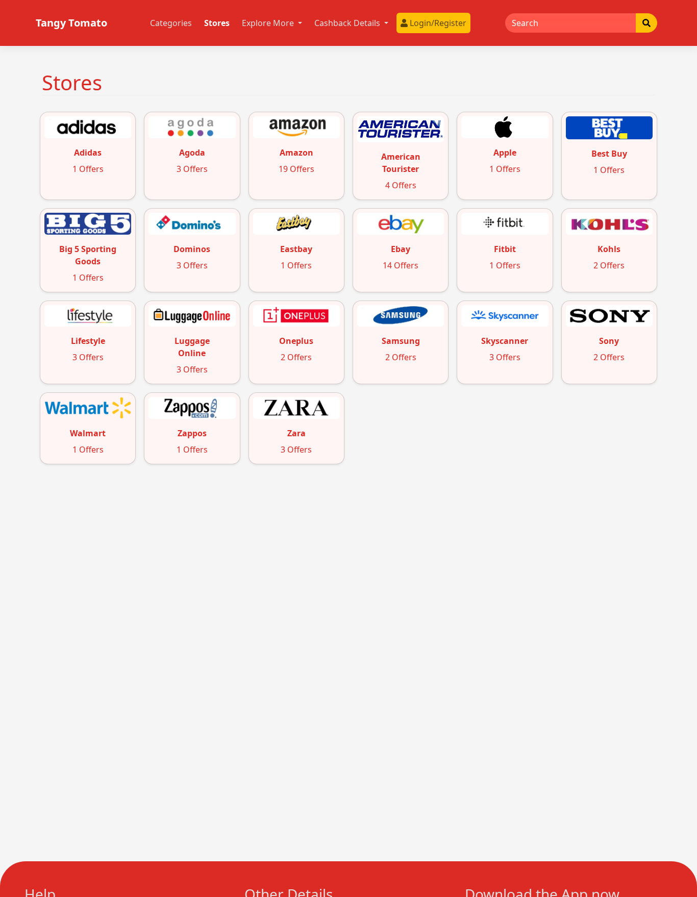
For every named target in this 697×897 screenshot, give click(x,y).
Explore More (269, 23)
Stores (217, 23)
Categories (171, 23)
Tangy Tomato (71, 23)
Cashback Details (348, 23)
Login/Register (437, 23)
